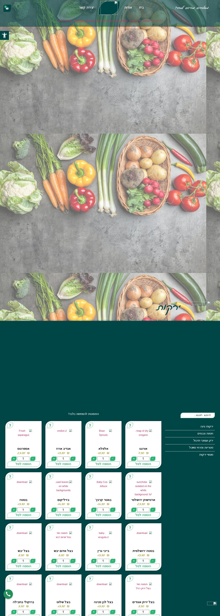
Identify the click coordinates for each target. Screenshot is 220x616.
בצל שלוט (63, 602)
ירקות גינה (206, 426)
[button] (4, 35)
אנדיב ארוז (63, 449)
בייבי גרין (103, 551)
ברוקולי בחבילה (23, 602)
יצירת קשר (86, 8)
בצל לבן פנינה (103, 602)
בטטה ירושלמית (143, 551)
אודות (128, 8)
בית (141, 8)
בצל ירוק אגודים (143, 602)
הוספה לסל (143, 464)
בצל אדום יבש (63, 551)
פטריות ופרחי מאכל (201, 447)
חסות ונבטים (205, 433)
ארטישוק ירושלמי (143, 500)
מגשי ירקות (206, 454)
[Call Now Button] (8, 594)
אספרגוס (23, 449)
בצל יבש (23, 551)
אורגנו (143, 449)
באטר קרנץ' (103, 500)
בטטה (23, 500)
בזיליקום (63, 500)
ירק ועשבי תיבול (203, 440)
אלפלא (103, 449)
